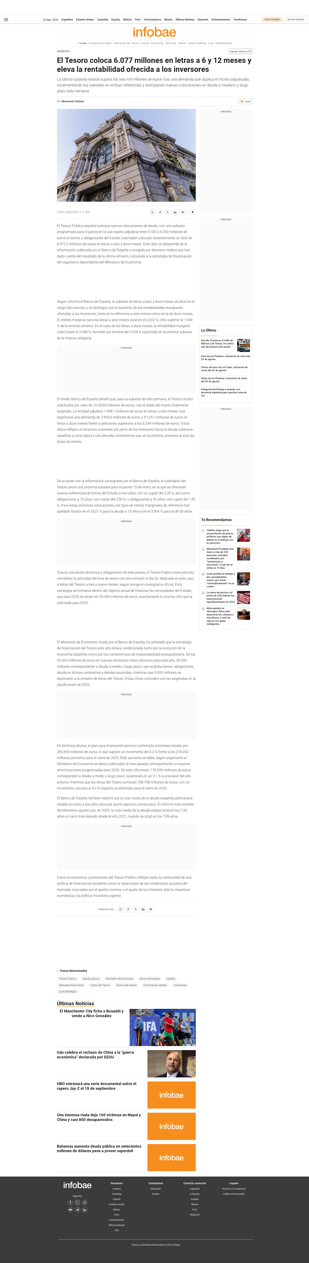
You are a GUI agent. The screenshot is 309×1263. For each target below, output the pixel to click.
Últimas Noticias (185, 19)
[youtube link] (70, 1209)
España (115, 19)
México (127, 19)
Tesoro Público (67, 978)
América (117, 1188)
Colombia (102, 19)
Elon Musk (171, 43)
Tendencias (240, 19)
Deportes (203, 19)
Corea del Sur (157, 43)
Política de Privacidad (234, 1194)
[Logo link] (154, 31)
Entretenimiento (221, 19)
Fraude (145, 43)
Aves (210, 43)
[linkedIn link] (84, 1209)
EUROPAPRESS (67, 991)
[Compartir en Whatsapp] (153, 212)
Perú (137, 19)
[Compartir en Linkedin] (175, 212)
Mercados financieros (71, 985)
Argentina (67, 19)
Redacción (155, 1188)
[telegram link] (77, 1209)
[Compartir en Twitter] (167, 212)
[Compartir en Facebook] (160, 212)
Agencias (63, 51)
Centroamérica (152, 19)
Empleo (155, 1194)
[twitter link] (77, 1202)
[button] (6, 19)
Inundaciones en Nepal (99, 43)
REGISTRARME (272, 19)
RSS (117, 1230)
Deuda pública (91, 978)
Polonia (135, 43)
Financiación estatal (155, 985)
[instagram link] (84, 1202)
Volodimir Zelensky (197, 43)
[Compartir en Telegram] (182, 212)
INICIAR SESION (295, 19)
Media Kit (195, 1214)
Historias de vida (121, 43)
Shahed (182, 43)
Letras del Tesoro (100, 985)
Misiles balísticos (223, 43)
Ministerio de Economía (119, 978)
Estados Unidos (85, 19)
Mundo (168, 19)
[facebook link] (70, 1202)
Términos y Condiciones (234, 1188)
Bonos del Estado (127, 985)
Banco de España (150, 978)
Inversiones (180, 985)
